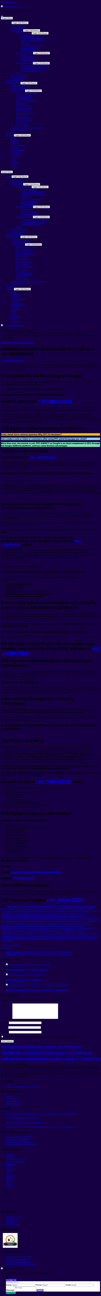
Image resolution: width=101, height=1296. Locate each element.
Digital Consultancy (30, 35)
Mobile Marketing (29, 48)
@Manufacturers (19, 75)
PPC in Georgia (23, 118)
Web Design (26, 55)
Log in (9, 1096)
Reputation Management (32, 38)
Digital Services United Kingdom (20, 1144)
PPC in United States (25, 100)
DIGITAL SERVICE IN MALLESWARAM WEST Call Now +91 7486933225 (40, 1127)
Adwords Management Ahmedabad (22, 1086)
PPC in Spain (22, 123)
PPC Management (14, 80)
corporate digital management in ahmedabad (43, 911)
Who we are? (17, 28)
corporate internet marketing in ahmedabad (69, 918)
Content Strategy (29, 58)
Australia (15, 142)
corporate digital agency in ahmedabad (68, 906)
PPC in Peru (21, 115)
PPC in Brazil (22, 110)
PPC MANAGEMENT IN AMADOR (22, 1118)
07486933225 (23, 878)
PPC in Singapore (24, 108)
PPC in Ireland (22, 125)
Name (4, 1022)
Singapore (15, 152)
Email (4, 1027)
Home (9, 22)
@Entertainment (18, 78)
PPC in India (21, 103)
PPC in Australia (23, 95)
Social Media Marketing (31, 45)
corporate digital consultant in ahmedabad (48, 908)
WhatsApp (11, 1293)
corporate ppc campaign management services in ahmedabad (41, 928)
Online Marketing (24, 33)
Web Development (24, 53)
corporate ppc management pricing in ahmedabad (37, 938)
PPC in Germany (23, 120)
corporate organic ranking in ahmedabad (55, 921)
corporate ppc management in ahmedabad (43, 936)
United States (17, 150)
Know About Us (18, 25)
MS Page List (12, 1219)
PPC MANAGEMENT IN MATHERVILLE (24, 1122)
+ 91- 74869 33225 (64, 900)
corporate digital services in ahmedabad (30, 918)
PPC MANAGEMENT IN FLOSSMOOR (24, 980)
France (14, 167)
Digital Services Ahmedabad (17, 342)
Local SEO (25, 43)
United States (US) (14, 1161)
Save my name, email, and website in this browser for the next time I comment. (41, 1036)
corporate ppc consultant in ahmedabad (31, 931)
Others (19, 73)
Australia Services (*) (21, 85)
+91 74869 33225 (55, 401)
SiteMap (10, 1222)
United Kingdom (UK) (16, 1159)
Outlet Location (18, 90)
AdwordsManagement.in (12, 360)
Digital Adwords (13, 83)
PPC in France (22, 105)
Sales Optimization (24, 63)
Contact (9, 132)
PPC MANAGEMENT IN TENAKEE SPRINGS (27, 969)
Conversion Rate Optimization (34, 65)
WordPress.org (13, 1103)
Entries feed (11, 1099)
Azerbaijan (16, 155)
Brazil (13, 157)
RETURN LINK (13, 1224)
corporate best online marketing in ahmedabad (28, 906)
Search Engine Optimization (33, 40)
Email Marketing (28, 50)
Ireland (9, 1186)
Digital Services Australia (17, 1139)
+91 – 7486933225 (42, 457)
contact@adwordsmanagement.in (36, 872)
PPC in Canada (23, 98)
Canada (14, 147)
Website (4, 1032)
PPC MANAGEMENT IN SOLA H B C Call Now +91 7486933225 (36, 990)
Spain (13, 165)
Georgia (14, 140)
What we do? (17, 30)
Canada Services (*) (20, 88)
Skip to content (8, 2)
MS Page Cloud (13, 1217)
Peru (13, 160)
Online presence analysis (32, 68)
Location (10, 135)
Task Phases (27, 127)
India (13, 138)
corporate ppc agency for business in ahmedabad (46, 923)
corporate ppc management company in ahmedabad (36, 933)
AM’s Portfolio (17, 130)
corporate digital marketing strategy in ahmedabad (35, 916)
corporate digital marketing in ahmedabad (33, 913)
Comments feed (13, 1101)
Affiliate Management (30, 70)
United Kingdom (18, 145)
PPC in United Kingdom (26, 93)
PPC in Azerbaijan (24, 113)
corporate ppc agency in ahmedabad (41, 926)
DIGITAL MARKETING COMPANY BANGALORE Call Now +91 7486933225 (41, 1113)
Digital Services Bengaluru (18, 1141)
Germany (15, 162)
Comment (6, 1018)
